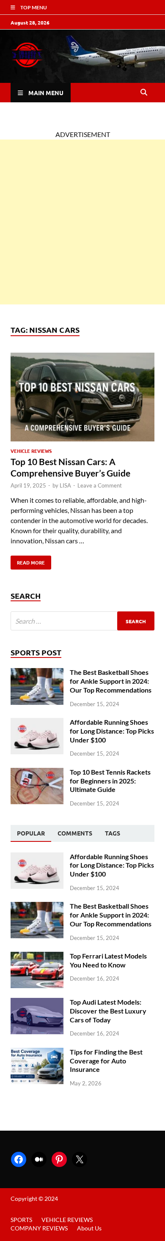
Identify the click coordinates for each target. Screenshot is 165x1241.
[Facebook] (18, 1159)
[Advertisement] (82, 222)
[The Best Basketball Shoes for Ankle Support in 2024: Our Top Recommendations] (37, 673)
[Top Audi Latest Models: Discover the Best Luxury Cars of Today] (37, 1003)
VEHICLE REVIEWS (31, 450)
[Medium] (39, 1159)
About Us (89, 1228)
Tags (112, 833)
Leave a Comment (99, 485)
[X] (79, 1159)
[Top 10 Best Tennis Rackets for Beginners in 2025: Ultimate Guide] (37, 773)
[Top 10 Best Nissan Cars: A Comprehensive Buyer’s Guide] (82, 398)
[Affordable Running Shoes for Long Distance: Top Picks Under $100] (37, 723)
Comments (75, 833)
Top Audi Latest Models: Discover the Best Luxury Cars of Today (108, 1011)
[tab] (31, 833)
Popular (31, 833)
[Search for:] (82, 620)
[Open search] (144, 92)
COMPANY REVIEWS (39, 1228)
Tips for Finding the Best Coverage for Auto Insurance (106, 1061)
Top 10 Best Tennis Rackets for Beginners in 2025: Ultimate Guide (110, 781)
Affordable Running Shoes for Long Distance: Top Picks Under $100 (112, 731)
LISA (65, 485)
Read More (28, 561)
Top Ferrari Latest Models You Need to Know (108, 960)
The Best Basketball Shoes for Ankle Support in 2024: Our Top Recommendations (110, 681)
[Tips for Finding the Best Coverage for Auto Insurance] (37, 1053)
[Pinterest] (59, 1159)
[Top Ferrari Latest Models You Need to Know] (37, 957)
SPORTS (21, 1219)
